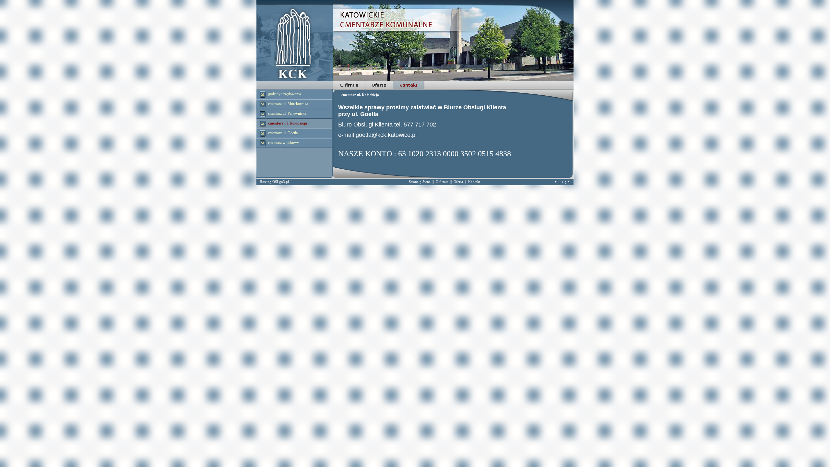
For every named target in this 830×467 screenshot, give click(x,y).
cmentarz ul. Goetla (283, 133)
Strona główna (420, 182)
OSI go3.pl (280, 182)
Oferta (458, 182)
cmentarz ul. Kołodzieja (287, 123)
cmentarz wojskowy (283, 142)
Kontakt (474, 182)
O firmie (442, 182)
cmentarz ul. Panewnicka (287, 113)
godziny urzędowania (284, 94)
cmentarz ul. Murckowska (288, 104)
